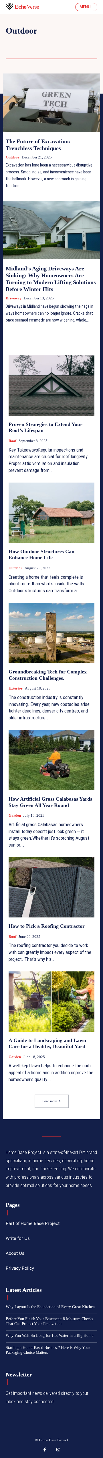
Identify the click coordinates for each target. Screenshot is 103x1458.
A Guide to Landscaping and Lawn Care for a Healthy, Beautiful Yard (47, 1043)
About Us (15, 1253)
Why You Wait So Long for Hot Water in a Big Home (49, 1335)
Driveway (17, 42)
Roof (60, 50)
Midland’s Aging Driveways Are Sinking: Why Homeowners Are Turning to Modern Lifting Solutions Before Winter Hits (51, 278)
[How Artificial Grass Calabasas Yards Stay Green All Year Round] (51, 760)
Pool (39, 50)
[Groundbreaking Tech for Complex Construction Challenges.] (51, 633)
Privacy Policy (20, 1268)
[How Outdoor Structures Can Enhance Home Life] (51, 513)
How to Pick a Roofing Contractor (47, 926)
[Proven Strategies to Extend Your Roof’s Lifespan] (51, 385)
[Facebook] (44, 1450)
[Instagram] (58, 1450)
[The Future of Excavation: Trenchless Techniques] (51, 102)
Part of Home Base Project (33, 1223)
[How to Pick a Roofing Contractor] (51, 887)
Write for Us (18, 1238)
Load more (49, 1101)
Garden (15, 50)
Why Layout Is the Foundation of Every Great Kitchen (50, 1307)
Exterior (16, 688)
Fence (45, 42)
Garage (70, 42)
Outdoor (12, 157)
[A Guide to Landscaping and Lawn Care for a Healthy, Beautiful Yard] (51, 1001)
